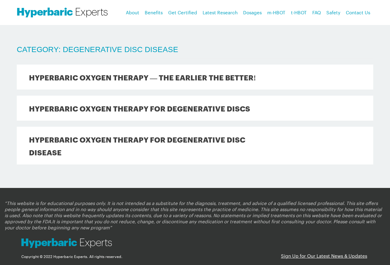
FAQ (316, 12)
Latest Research (220, 12)
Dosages (252, 12)
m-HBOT (276, 12)
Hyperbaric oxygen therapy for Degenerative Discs (139, 108)
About (132, 12)
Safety (333, 12)
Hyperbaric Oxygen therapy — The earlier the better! (142, 77)
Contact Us (358, 12)
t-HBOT (299, 12)
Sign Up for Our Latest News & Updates (324, 256)
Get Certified (182, 12)
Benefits (154, 12)
